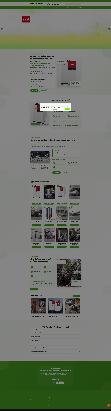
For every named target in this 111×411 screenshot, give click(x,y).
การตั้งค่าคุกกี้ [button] (55, 109)
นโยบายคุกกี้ (59, 107)
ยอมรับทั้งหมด (67, 109)
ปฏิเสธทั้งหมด (61, 109)
